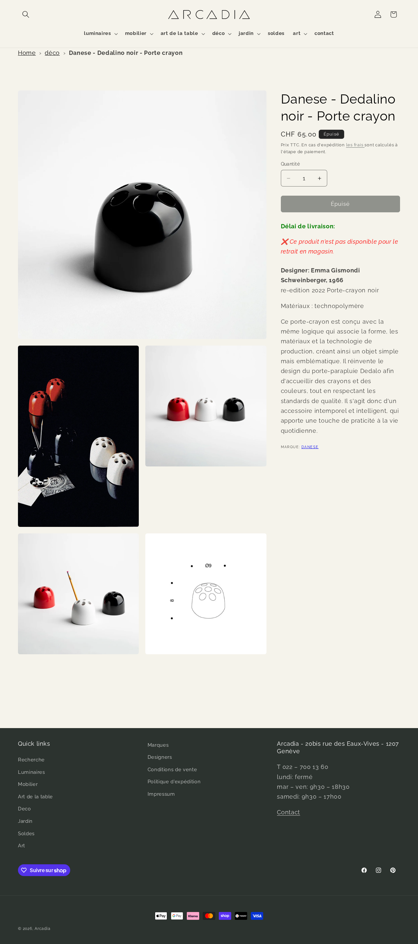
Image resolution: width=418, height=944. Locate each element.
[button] (26, 14)
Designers (160, 757)
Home (27, 52)
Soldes (26, 834)
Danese (310, 447)
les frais (355, 144)
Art (21, 846)
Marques (158, 745)
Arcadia (42, 928)
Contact (288, 812)
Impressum (161, 794)
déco (52, 52)
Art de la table (35, 797)
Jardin (25, 821)
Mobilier (28, 785)
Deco (24, 809)
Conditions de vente (172, 770)
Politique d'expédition (174, 782)
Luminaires (31, 772)
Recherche (31, 760)
